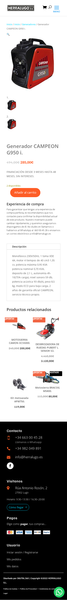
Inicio (9, 24)
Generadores (29, 24)
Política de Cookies (10, 589)
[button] (8, 34)
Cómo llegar (16, 507)
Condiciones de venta (47, 589)
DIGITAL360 (23, 578)
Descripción (19, 246)
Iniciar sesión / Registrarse (22, 552)
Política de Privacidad (28, 589)
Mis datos (12, 566)
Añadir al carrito (25, 192)
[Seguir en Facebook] (10, 465)
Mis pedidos (14, 559)
